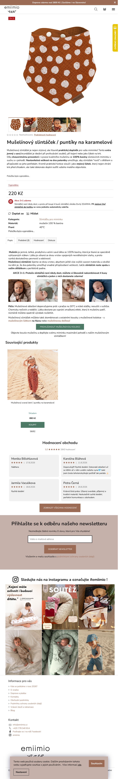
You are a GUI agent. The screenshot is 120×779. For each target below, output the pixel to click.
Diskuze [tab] (51, 240)
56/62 (32, 431)
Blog (13, 710)
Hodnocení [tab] (39, 240)
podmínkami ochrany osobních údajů (75, 556)
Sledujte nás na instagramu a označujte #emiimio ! (64, 579)
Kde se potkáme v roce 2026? (24, 686)
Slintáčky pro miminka (50, 219)
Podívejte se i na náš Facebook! (27, 731)
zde (79, 764)
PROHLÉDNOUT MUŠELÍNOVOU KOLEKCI (60, 326)
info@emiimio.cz (20, 724)
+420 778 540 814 (21, 728)
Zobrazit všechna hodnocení (60, 507)
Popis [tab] (10, 240)
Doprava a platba (18, 693)
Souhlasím (96, 763)
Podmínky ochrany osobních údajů (26, 703)
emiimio (16, 735)
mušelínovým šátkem (19, 320)
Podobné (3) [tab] (23, 240)
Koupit (32, 424)
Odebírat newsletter (60, 549)
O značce (15, 690)
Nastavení (21, 772)
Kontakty (15, 696)
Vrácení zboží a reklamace (22, 707)
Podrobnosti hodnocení (45, 134)
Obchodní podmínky (20, 700)
